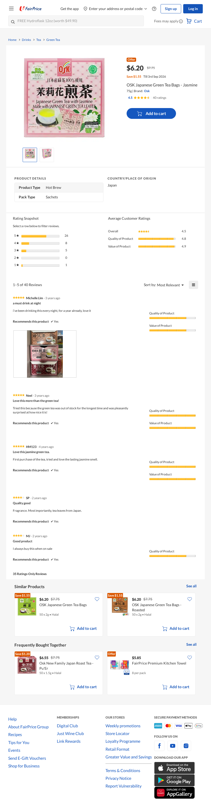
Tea (38, 39)
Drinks (26, 39)
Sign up (171, 8)
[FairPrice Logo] (31, 9)
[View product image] (30, 153)
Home (12, 39)
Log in (193, 8)
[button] (181, 21)
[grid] (105, 615)
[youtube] (173, 748)
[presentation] (45, 354)
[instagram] (186, 748)
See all (191, 586)
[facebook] (159, 748)
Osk (147, 91)
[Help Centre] (154, 8)
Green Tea (53, 39)
